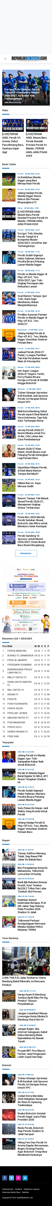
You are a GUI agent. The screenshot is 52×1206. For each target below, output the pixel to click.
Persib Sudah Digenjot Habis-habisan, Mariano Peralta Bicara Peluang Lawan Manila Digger (31, 260)
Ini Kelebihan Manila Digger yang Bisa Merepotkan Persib (28, 97)
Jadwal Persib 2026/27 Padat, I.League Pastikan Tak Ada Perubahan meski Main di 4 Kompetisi (33, 357)
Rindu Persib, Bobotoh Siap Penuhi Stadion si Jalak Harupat (31, 1131)
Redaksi (18, 1189)
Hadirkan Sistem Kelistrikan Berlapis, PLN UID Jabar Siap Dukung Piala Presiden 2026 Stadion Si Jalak (32, 906)
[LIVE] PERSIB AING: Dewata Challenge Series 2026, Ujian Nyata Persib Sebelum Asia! (36, 143)
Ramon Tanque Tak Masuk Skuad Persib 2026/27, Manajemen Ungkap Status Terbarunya (33, 503)
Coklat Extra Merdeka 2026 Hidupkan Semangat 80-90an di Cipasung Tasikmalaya (32, 1100)
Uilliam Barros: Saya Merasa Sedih (29, 485)
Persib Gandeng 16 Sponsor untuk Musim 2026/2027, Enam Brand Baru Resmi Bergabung (31, 540)
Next (47, 123)
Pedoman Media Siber (11, 1192)
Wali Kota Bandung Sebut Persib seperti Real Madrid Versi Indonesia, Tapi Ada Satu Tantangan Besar (33, 416)
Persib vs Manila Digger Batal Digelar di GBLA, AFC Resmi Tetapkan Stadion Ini (33, 778)
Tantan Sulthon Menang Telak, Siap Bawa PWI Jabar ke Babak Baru (32, 856)
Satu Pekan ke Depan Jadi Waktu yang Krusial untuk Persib (33, 811)
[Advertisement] (26, 27)
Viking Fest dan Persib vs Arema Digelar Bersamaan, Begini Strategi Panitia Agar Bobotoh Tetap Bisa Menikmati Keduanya (33, 1148)
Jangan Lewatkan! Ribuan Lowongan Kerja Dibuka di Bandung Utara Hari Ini (33, 1016)
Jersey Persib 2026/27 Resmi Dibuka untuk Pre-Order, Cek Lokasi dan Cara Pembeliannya (32, 435)
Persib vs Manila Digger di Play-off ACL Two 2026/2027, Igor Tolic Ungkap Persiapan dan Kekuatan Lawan (32, 280)
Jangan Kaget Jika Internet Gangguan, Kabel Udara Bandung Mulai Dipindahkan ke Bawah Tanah (32, 1035)
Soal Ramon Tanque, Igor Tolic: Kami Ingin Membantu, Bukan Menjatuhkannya (32, 300)
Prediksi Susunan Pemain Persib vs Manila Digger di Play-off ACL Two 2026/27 (32, 319)
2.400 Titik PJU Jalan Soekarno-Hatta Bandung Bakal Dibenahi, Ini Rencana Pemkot (24, 981)
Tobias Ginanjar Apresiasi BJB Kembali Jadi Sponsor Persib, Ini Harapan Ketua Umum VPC (33, 397)
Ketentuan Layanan (31, 1189)
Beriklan (25, 1192)
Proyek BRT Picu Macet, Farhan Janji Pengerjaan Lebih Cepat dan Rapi (32, 1053)
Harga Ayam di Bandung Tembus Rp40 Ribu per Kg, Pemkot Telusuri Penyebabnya (33, 999)
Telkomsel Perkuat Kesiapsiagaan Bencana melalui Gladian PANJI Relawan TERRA (31, 925)
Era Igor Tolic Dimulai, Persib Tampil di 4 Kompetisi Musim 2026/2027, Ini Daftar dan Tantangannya (32, 239)
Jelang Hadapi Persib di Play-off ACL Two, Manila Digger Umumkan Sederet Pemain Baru (32, 338)
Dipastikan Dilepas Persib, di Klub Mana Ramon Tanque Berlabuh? (32, 470)
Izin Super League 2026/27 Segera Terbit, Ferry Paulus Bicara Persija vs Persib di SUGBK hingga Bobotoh (33, 377)
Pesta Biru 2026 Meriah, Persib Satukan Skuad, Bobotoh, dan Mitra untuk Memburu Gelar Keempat (32, 522)
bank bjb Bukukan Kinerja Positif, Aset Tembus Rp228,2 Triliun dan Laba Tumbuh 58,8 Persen (32, 887)
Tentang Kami (7, 1189)
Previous (4, 123)
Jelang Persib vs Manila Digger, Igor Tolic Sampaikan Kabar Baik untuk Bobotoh (31, 760)
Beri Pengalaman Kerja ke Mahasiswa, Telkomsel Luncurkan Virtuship (33, 871)
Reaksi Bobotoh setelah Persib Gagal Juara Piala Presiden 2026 (32, 1116)
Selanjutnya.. (26, 553)
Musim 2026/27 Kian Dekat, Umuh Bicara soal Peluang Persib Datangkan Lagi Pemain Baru (33, 453)
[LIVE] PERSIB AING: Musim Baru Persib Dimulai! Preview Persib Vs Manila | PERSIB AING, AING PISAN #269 (12, 145)
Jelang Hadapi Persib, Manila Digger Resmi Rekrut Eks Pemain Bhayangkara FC (30, 197)
